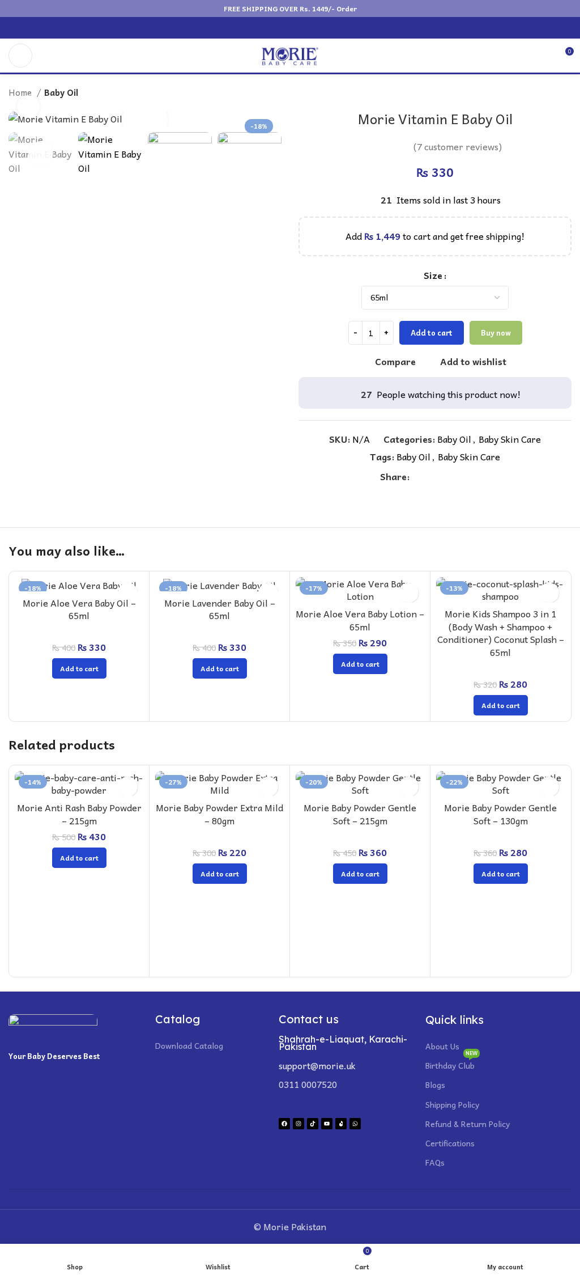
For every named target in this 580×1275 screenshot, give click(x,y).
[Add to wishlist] (409, 593)
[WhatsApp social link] (309, 27)
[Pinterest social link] (283, 27)
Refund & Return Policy (467, 1123)
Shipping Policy (452, 1104)
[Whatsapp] (355, 1123)
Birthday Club (451, 1063)
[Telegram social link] (322, 27)
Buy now (496, 332)
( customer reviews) (457, 146)
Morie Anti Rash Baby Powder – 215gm (79, 813)
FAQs (435, 1162)
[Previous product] (543, 92)
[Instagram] (298, 1123)
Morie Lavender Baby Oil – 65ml (219, 608)
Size (433, 275)
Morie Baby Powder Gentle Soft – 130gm (500, 813)
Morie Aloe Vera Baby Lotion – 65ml (360, 619)
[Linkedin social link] (296, 27)
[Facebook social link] (257, 27)
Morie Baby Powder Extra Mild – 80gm (219, 813)
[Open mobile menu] (20, 55)
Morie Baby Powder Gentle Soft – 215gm (360, 813)
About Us (442, 1046)
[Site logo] (290, 53)
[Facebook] (284, 1123)
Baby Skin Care (510, 438)
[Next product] (566, 92)
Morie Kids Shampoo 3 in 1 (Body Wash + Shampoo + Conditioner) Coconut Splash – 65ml (500, 632)
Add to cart (432, 332)
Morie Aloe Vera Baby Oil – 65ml (79, 608)
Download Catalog (189, 1045)
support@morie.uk (317, 1065)
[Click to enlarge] (28, 106)
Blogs (435, 1084)
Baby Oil (61, 92)
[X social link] (270, 27)
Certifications (450, 1143)
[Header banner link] (290, 8)
